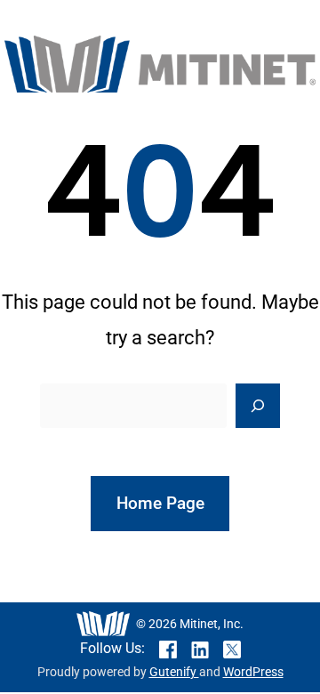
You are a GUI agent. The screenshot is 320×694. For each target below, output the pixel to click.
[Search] (258, 405)
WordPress (253, 672)
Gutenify (174, 672)
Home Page (160, 503)
